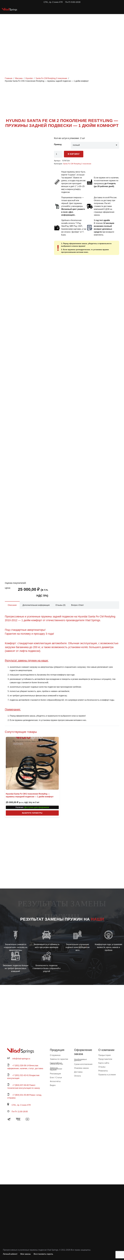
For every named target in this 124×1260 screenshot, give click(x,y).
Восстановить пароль (43, 1254)
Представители (105, 1059)
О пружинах (55, 1055)
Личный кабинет (10, 1254)
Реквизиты (103, 1071)
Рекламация (55, 1074)
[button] (106, 9)
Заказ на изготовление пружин (56, 1069)
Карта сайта (103, 1063)
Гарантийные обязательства (56, 1063)
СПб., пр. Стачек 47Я (21, 1105)
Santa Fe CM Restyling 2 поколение (51, 78)
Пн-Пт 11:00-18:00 (20, 1112)
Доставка (78, 1072)
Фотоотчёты (55, 1081)
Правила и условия (107, 1075)
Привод (58, 144)
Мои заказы (25, 1254)
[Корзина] (111, 9)
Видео (53, 1085)
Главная (8, 78)
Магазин (19, 78)
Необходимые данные (80, 1059)
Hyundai (29, 78)
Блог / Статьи (56, 1077)
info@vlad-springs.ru (21, 1059)
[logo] (9, 9)
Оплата (77, 1076)
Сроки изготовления (83, 1064)
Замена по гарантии (59, 1059)
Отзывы (101, 1067)
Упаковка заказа (81, 1068)
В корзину (73, 154)
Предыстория (104, 1055)
